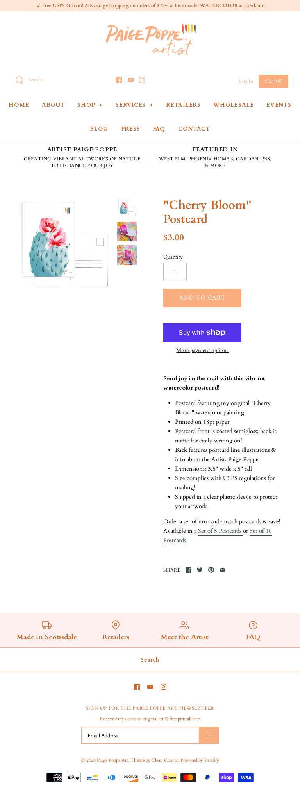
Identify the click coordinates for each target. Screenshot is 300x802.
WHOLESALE (233, 105)
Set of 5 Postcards (220, 531)
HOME (19, 105)
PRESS (130, 129)
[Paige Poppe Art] (150, 24)
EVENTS (278, 105)
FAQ (159, 129)
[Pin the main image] (211, 570)
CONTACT (194, 129)
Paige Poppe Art (112, 760)
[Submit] (208, 735)
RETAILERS (183, 105)
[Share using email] (222, 570)
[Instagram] (142, 80)
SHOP (90, 105)
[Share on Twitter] (200, 570)
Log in (246, 81)
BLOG (99, 129)
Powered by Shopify (199, 760)
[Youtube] (131, 80)
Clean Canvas (165, 760)
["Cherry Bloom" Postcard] (64, 247)
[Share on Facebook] (188, 570)
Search (150, 660)
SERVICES (134, 105)
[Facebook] (119, 80)
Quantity (173, 257)
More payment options (202, 350)
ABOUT (53, 105)
